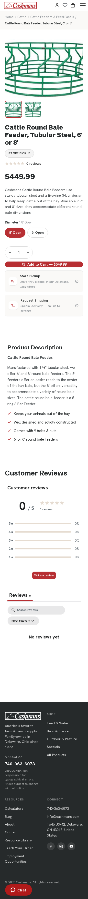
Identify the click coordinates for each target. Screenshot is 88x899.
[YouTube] (71, 846)
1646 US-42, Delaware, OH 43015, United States (65, 830)
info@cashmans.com (63, 816)
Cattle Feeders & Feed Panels (52, 17)
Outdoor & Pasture (62, 739)
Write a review (44, 575)
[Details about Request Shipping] (76, 305)
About (9, 824)
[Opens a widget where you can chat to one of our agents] (18, 890)
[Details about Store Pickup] (76, 281)
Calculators (14, 808)
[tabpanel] (44, 648)
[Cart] (72, 5)
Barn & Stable (58, 731)
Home (9, 17)
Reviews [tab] (20, 595)
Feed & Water (58, 723)
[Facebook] (51, 846)
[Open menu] (83, 5)
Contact (11, 832)
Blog (8, 816)
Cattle (21, 17)
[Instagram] (61, 846)
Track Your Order (19, 848)
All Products (56, 755)
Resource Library (18, 840)
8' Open (15, 232)
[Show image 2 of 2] (33, 109)
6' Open (38, 232)
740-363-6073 (20, 763)
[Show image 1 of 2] (13, 109)
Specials (53, 747)
